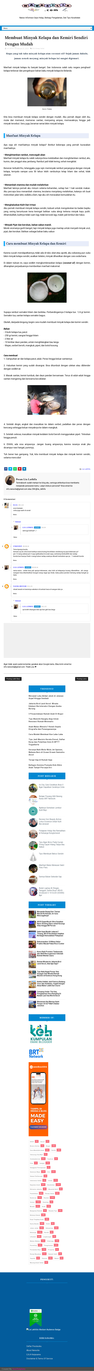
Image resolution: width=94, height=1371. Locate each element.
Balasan (18, 522)
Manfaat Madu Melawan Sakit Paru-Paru (51, 866)
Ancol (43, 1141)
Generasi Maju (35, 1172)
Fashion (50, 1159)
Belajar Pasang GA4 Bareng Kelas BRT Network (50, 797)
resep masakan (35, 1254)
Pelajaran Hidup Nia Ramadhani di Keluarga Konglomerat (52, 832)
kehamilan (49, 1228)
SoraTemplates (18, 1369)
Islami (50, 1180)
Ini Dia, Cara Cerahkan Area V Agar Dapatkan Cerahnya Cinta (51, 786)
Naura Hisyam (19, 586)
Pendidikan (34, 1193)
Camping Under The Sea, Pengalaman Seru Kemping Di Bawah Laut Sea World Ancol (49, 994)
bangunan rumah (36, 1211)
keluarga (33, 1232)
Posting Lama (82, 679)
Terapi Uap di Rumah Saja (40, 760)
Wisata (32, 1206)
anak (44, 1206)
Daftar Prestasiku (33, 1346)
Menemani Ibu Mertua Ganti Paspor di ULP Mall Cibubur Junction (48, 1004)
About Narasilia (32, 1350)
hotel (48, 1224)
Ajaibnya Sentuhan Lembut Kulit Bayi (50, 809)
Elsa (15, 505)
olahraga (50, 1241)
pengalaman (48, 1245)
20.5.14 (21, 505)
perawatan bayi (35, 1249)
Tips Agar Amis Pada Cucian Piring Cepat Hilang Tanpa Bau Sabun (52, 844)
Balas (15, 514)
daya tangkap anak (37, 1219)
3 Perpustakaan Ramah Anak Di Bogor (46, 714)
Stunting (46, 1202)
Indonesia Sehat (35, 1180)
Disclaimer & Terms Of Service (39, 1358)
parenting (33, 1245)
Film (31, 1163)
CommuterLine (35, 1159)
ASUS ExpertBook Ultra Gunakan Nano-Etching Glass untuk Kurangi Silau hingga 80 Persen (51, 924)
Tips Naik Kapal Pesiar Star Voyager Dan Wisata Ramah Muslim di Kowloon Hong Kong (49, 974)
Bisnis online (35, 1146)
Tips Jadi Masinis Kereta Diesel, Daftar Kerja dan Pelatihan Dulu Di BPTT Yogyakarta (47, 741)
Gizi (48, 1172)
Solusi (32, 1202)
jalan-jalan (34, 1228)
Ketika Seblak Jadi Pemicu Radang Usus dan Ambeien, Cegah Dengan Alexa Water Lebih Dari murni (51, 984)
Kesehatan (51, 1185)
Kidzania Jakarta (36, 1189)
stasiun (44, 1258)
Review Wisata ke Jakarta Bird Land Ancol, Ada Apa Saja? (49, 963)
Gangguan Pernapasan (38, 1167)
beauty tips (53, 1211)
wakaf (57, 1258)
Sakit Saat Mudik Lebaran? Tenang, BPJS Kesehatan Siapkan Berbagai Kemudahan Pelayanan (50, 934)
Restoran (33, 1198)
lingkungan (47, 1237)
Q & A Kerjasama (33, 1354)
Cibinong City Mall (36, 1154)
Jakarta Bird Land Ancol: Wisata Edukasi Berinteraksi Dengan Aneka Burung (45, 706)
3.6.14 (43, 527)
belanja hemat (35, 1215)
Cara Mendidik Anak (37, 1150)
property (51, 1249)
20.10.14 (26, 546)
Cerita (53, 1150)
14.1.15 (44, 606)
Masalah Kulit (53, 1189)
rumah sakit (52, 1254)
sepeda (32, 1258)
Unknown (17, 546)
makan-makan (35, 1241)
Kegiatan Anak (35, 1185)
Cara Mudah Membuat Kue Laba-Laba (46, 734)
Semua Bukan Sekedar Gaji (50, 876)
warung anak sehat (36, 1262)
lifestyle (33, 1237)
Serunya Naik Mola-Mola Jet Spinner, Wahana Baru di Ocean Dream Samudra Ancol (47, 752)
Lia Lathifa (28, 527)
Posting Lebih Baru (13, 679)
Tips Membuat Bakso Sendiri (51, 854)
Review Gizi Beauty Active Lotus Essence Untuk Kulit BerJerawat (50, 821)
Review (46, 1198)
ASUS (32, 1141)
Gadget (42, 1163)
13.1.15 (29, 586)
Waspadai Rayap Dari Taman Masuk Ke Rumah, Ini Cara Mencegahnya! (48, 914)
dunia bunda (34, 1224)
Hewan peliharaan (36, 1176)
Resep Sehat (39, 48)
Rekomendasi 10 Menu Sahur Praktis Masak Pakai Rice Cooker (50, 943)
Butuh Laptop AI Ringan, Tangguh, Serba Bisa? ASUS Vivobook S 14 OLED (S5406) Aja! (51, 891)
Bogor (48, 1146)
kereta (46, 1232)
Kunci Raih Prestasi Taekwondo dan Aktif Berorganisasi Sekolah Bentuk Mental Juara (50, 954)
